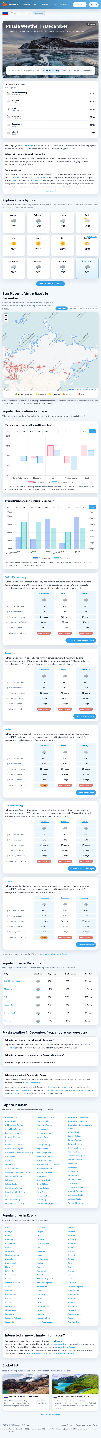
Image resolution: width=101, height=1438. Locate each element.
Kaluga (8, 1298)
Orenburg (40, 1294)
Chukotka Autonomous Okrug (19, 1152)
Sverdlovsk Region (76, 1156)
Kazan (8, 1302)
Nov (84, 431)
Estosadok (10, 1271)
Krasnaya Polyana (13, 1318)
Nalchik (39, 1275)
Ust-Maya (17, 177)
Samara (71, 1227)
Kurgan (39, 1231)
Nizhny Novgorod (44, 1282)
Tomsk (71, 1259)
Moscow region (43, 1156)
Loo (38, 1247)
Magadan (40, 1251)
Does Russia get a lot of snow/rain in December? (30, 1062)
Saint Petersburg (51, 71)
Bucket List (47, 4)
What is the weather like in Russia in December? (30, 1040)
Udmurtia (72, 1183)
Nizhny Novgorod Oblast (47, 1164)
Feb (16, 431)
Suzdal (71, 1251)
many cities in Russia (64, 1347)
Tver (70, 1267)
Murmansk (41, 1271)
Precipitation (91, 308)
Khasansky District (45, 1117)
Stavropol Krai (74, 1152)
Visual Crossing (58, 1429)
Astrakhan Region (13, 1129)
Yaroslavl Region (75, 1203)
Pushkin (40, 1314)
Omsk (39, 1290)
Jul (54, 431)
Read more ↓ (50, 191)
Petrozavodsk (42, 1306)
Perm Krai (40, 1192)
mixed (44, 785)
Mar (23, 431)
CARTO (95, 389)
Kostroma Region (44, 1125)
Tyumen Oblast (75, 1179)
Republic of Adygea (45, 1204)
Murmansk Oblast (44, 1160)
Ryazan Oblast (74, 1136)
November (45, 593)
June (50, 1087)
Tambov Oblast (75, 1159)
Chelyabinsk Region (14, 1148)
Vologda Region (75, 1199)
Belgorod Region (13, 1137)
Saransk (71, 1231)
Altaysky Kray (11, 1117)
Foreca (11, 1429)
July (55, 1087)
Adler (76, 71)
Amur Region (11, 1121)
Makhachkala (42, 1259)
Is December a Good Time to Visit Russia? (26, 1075)
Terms (88, 1425)
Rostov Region (74, 1132)
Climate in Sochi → (86, 945)
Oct (77, 431)
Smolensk (72, 1243)
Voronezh (72, 1306)
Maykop (39, 1263)
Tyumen (71, 1271)
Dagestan (9, 1160)
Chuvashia (10, 1156)
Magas (39, 1255)
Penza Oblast (42, 1188)
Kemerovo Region (13, 1196)
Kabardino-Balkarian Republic (19, 1172)
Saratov (71, 1235)
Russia (27, 13)
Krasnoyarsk (42, 1227)
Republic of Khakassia (78, 1117)
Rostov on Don (43, 1318)
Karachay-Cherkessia (15, 1192)
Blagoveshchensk (13, 1255)
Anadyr (8, 1231)
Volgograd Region (76, 1195)
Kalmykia (9, 1180)
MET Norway (78, 1429)
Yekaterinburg (14, 805)
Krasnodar (87, 71)
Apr (31, 431)
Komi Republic (43, 1121)
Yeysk (70, 1318)
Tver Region (73, 1175)
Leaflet (73, 389)
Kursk (39, 1235)
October (80, 1090)
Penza (39, 1298)
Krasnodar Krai (43, 1129)
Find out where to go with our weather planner (51, 1353)
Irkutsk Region (12, 1168)
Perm (38, 1302)
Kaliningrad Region (13, 1176)
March (67, 1090)
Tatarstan (72, 1163)
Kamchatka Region (13, 1188)
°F (96, 5)
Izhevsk (8, 1290)
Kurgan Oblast (43, 1137)
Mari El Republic (43, 1152)
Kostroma (9, 1314)
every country (58, 1344)
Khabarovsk (10, 1310)
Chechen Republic (13, 1145)
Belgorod (9, 1251)
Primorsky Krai (43, 1196)
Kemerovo (10, 1306)
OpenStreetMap (84, 389)
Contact (70, 1425)
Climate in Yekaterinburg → (82, 868)
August (65, 1087)
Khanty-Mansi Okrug (14, 1204)
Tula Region (73, 1171)
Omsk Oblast (42, 1176)
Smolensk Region (76, 1148)
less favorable (44, 633)
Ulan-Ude (72, 1279)
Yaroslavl (72, 1310)
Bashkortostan (12, 1133)
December (39, 13)
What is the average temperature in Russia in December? (34, 1055)
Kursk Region (42, 1141)
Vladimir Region (75, 1191)
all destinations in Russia (56, 954)
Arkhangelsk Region (14, 1125)
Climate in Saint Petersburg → (81, 640)
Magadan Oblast (43, 1148)
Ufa (69, 1275)
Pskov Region (42, 1200)
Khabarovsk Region (14, 1200)
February (59, 1090)
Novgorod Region (44, 1168)
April (73, 1090)
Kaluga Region (11, 1184)
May (39, 431)
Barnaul (8, 1247)
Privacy (96, 1425)
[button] (6, 316)
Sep (69, 431)
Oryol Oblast (42, 1184)
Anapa (8, 1235)
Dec (92, 431)
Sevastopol (9, 1013)
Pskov (39, 1310)
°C (91, 5)
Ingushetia (10, 1164)
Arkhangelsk (11, 1239)
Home (36, 4)
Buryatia (9, 1141)
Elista (7, 1267)
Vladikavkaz (73, 1290)
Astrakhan (10, 1243)
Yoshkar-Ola (73, 1322)
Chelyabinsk (10, 1263)
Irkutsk (7, 1021)
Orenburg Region (44, 1180)
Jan (8, 431)
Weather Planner (62, 4)
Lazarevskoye (42, 1243)
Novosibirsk (41, 1286)
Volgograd (72, 1298)
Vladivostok (73, 1294)
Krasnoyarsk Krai (44, 1133)
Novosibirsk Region (45, 1172)
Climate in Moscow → (84, 716)
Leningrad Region (44, 1145)
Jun (46, 431)
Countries (15, 13)
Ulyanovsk (72, 1282)
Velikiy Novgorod (75, 1286)
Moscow (66, 71)
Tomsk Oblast (74, 1167)
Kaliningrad (10, 1294)
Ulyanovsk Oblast (76, 1187)
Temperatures (76, 308)
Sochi (43, 177)
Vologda (71, 1302)
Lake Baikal (41, 1239)
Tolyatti (71, 1255)
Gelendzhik (10, 1275)
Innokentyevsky (12, 1282)
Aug (61, 431)
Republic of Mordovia (77, 1121)
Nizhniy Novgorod (44, 1279)
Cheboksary (10, 1259)
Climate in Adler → (86, 792)
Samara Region (74, 1140)
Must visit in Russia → (50, 1414)
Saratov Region (75, 1144)
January (85, 593)
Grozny (8, 1279)
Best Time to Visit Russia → (50, 284)
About (63, 1425)
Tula (70, 1263)
